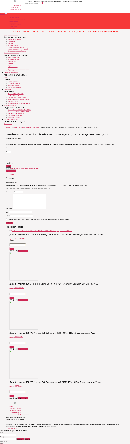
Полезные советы (15, 412)
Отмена (27, 439)
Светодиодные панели (15, 115)
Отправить (20, 439)
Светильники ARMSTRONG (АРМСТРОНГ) (21, 112)
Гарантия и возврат (16, 408)
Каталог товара (14, 17)
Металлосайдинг (13, 45)
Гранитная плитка (13, 85)
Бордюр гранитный (14, 82)
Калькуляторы (14, 21)
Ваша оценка (10, 192)
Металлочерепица (13, 59)
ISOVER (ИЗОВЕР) (13, 96)
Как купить (13, 23)
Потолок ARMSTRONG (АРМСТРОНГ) (19, 110)
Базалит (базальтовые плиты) (17, 98)
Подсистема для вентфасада (17, 51)
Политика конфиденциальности (19, 414)
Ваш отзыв (9, 209)
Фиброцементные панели (16, 47)
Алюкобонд (11, 41)
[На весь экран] (4, 441)
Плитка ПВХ (36, 127)
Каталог (2, 14)
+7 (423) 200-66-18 (15, 9)
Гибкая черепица (13, 67)
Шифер (10, 65)
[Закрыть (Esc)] (1, 441)
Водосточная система (14, 57)
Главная (8, 127)
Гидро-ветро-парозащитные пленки (19, 103)
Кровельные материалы (11, 53)
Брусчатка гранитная (14, 87)
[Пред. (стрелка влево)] (1, 443)
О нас (11, 406)
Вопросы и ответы (15, 410)
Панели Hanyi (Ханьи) (14, 39)
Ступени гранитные (14, 83)
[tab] (67, 174)
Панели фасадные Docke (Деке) (18, 49)
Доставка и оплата (15, 25)
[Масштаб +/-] (6, 441)
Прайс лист (13, 26)
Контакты (12, 28)
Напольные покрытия (24, 127)
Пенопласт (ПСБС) (13, 101)
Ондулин (10, 63)
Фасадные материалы (11, 35)
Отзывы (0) (13, 174)
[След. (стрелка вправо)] (2, 443)
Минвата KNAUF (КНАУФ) (16, 94)
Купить (8, 166)
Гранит (6, 77)
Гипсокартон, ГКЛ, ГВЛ (11, 119)
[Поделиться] (2, 441)
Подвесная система (14, 117)
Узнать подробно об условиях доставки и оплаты (25, 169)
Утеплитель (7, 89)
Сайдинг (10, 43)
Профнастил (12, 61)
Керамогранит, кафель (11, 72)
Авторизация (15, 7)
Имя (7, 212)
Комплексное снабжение (17, 19)
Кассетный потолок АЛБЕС (16, 113)
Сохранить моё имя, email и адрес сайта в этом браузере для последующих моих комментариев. (38, 219)
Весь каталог (8, 124)
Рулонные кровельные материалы (18, 69)
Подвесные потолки (10, 105)
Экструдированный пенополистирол (19, 99)
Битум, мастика (12, 71)
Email (8, 216)
